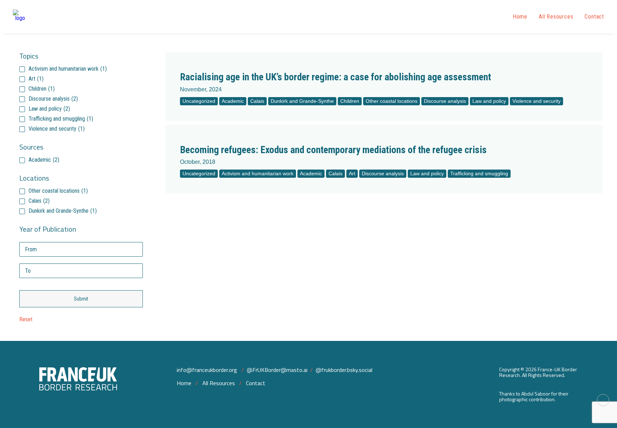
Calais (39, 200)
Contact (594, 16)
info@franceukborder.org (207, 370)
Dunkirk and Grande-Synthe (63, 210)
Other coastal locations (58, 190)
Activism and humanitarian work (68, 68)
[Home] (72, 384)
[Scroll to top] (603, 399)
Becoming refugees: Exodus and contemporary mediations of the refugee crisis (333, 150)
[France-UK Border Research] (20, 17)
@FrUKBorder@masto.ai (277, 370)
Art (36, 78)
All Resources (556, 16)
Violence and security (57, 128)
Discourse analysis (53, 98)
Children (42, 88)
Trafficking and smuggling (61, 118)
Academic (44, 159)
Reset (25, 319)
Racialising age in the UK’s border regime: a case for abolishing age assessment (335, 77)
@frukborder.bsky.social (344, 370)
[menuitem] (522, 17)
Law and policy (49, 108)
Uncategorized (198, 101)
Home (520, 16)
